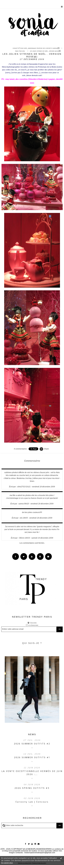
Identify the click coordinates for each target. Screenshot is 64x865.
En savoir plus (7, 863)
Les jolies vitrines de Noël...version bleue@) (45, 51)
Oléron (21, 538)
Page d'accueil (20, 51)
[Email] (48, 556)
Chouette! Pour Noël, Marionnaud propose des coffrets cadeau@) (36, 48)
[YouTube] (32, 556)
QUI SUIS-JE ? (32, 643)
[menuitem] (37, 48)
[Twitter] (23, 556)
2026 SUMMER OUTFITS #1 (32, 757)
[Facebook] (15, 556)
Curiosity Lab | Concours (32, 801)
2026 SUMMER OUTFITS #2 (32, 743)
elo (21, 518)
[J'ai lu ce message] (61, 858)
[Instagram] (40, 556)
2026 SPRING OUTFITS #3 (32, 788)
